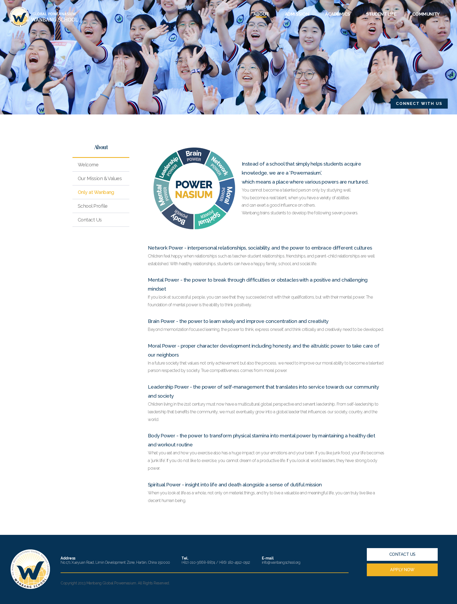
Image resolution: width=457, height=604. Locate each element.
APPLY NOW (402, 569)
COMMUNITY (426, 14)
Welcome (88, 164)
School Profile (92, 206)
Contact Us (90, 220)
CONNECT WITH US (419, 103)
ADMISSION (297, 14)
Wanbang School (43, 17)
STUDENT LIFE (381, 14)
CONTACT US (402, 554)
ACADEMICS (337, 14)
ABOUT (261, 14)
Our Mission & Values (100, 178)
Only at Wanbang (96, 192)
